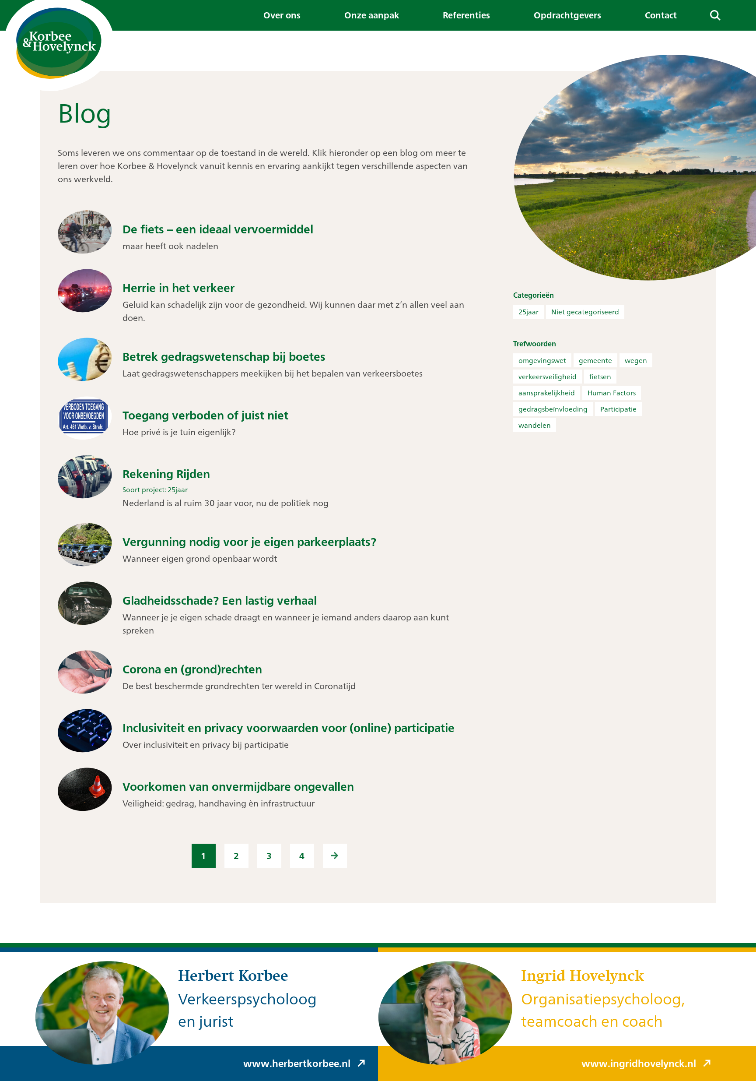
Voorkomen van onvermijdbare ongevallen (238, 786)
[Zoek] (715, 16)
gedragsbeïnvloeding (553, 409)
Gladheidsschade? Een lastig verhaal (219, 600)
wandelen (534, 425)
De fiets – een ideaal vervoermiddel (217, 229)
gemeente (595, 360)
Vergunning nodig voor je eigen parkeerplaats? (249, 542)
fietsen (600, 376)
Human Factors (612, 393)
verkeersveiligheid (547, 376)
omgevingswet (542, 360)
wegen (636, 360)
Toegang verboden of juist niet (205, 415)
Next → (335, 856)
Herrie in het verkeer (178, 288)
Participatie (618, 409)
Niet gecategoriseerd (585, 312)
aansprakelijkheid (546, 393)
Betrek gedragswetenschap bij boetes (224, 356)
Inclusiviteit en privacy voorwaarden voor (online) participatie (288, 728)
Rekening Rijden (166, 474)
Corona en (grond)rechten (192, 669)
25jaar (528, 312)
